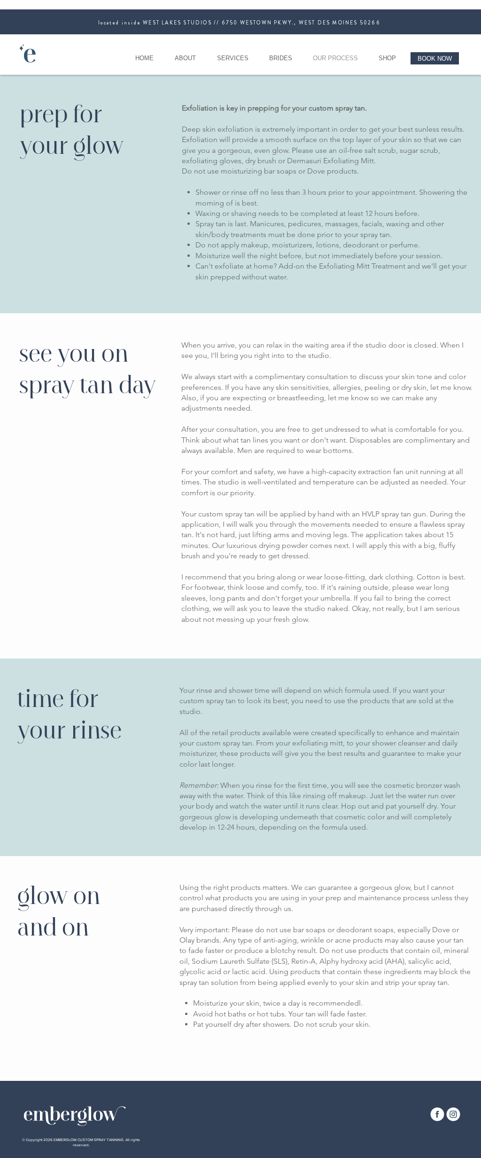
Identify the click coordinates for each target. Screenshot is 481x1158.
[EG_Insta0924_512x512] (453, 1114)
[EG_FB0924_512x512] (437, 1114)
